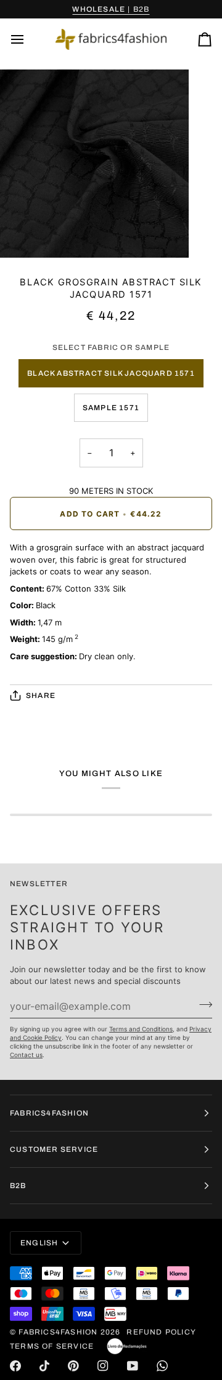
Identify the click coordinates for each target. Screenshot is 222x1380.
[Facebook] (15, 1365)
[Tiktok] (44, 1365)
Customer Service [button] (54, 1149)
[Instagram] (103, 1365)
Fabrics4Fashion (57, 1332)
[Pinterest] (73, 1365)
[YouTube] (132, 1365)
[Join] (202, 1005)
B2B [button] (18, 1185)
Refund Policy (161, 1332)
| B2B (110, 9)
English (39, 1243)
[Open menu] (28, 39)
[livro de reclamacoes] (126, 1346)
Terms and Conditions (141, 1029)
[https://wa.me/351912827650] (162, 1365)
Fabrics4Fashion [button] (49, 1113)
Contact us (26, 1054)
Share (41, 695)
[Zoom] (23, 234)
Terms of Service (52, 1346)
